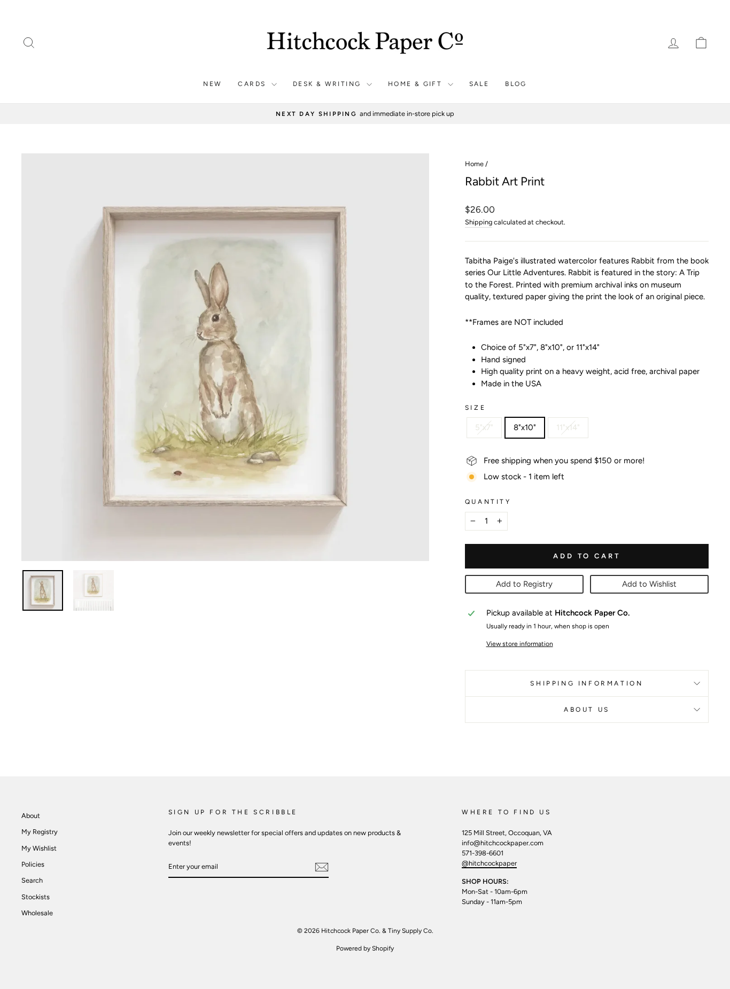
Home (474, 164)
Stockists (35, 897)
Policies (32, 864)
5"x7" (484, 427)
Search (32, 880)
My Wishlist (39, 848)
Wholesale (37, 913)
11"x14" (568, 427)
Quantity (488, 501)
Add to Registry (524, 584)
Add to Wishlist (649, 584)
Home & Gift (416, 84)
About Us (587, 709)
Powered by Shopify (365, 948)
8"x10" (525, 427)
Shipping (478, 222)
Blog (516, 84)
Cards (253, 84)
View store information (519, 644)
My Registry (39, 832)
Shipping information (586, 683)
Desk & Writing (328, 84)
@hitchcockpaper (489, 863)
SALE (479, 84)
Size (475, 407)
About (30, 816)
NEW (212, 84)
